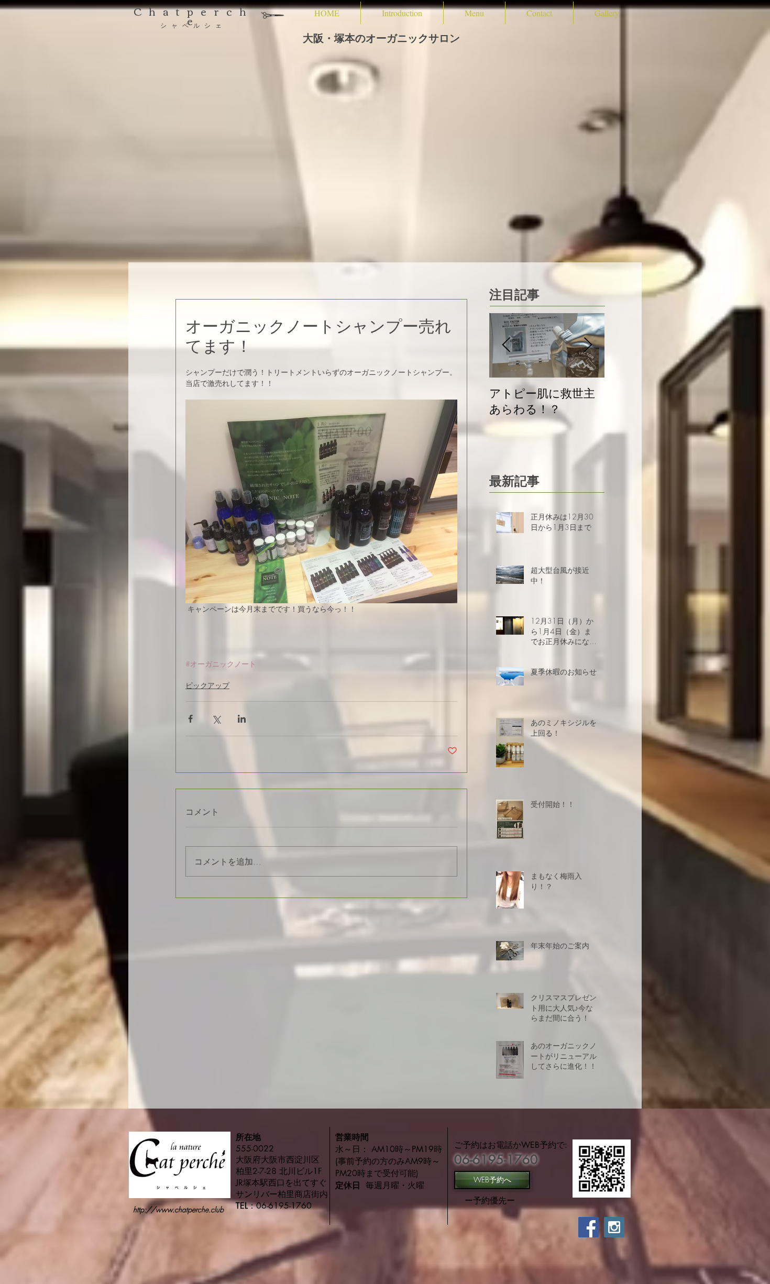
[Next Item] (587, 345)
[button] (402, 13)
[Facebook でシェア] (190, 719)
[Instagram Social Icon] (614, 1227)
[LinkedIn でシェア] (242, 719)
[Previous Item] (506, 345)
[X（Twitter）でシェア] (216, 719)
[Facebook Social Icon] (588, 1227)
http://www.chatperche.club (178, 1209)
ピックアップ (207, 685)
